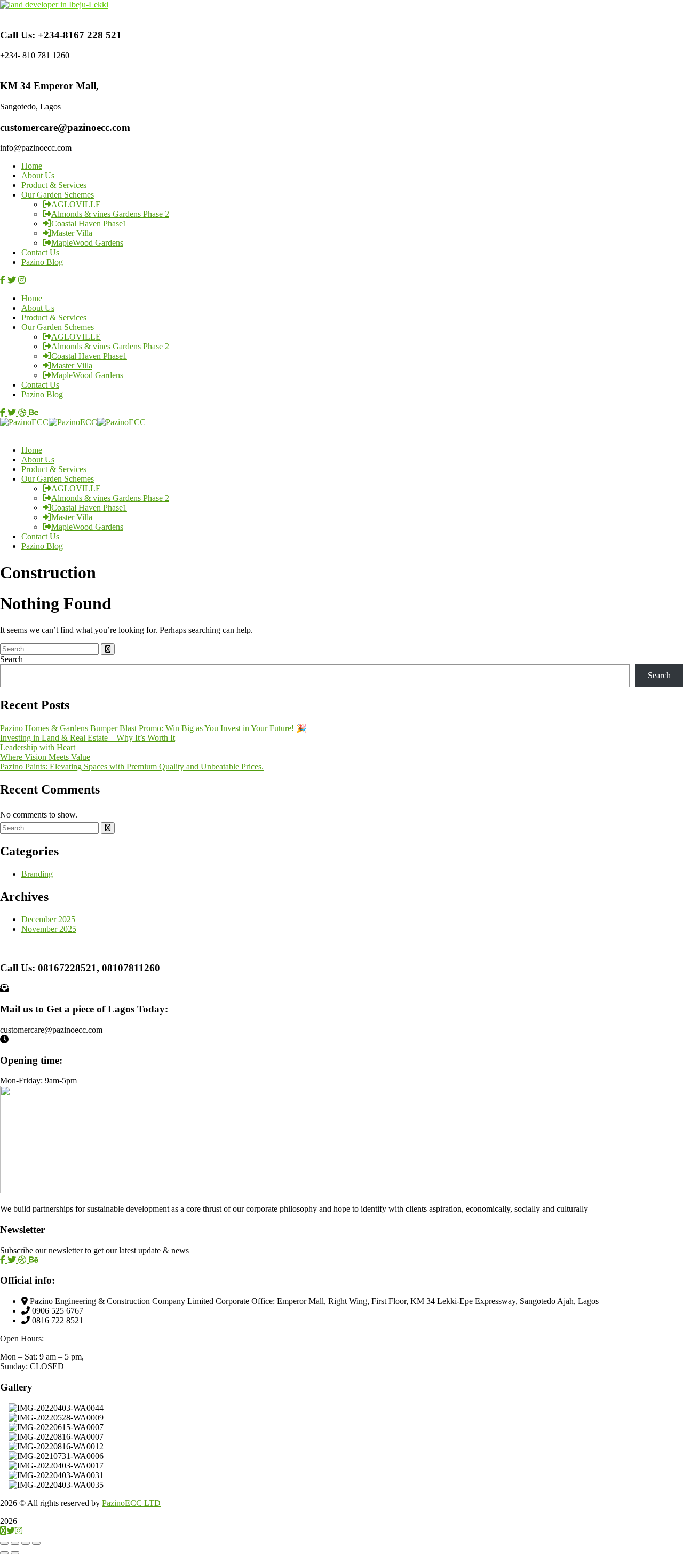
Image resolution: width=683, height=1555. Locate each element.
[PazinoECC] (24, 422)
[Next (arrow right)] (15, 1552)
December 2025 (48, 919)
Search (11, 659)
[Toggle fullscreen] (15, 1543)
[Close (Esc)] (36, 1543)
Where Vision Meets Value (45, 756)
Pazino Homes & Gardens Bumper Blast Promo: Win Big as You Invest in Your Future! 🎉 (153, 728)
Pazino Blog (42, 261)
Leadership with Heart (37, 747)
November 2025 (48, 928)
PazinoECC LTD (131, 1502)
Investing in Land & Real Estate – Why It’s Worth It (87, 737)
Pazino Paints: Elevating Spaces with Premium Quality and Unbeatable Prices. (132, 766)
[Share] (25, 1543)
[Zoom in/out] (4, 1543)
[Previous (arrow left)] (4, 1552)
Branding (37, 873)
